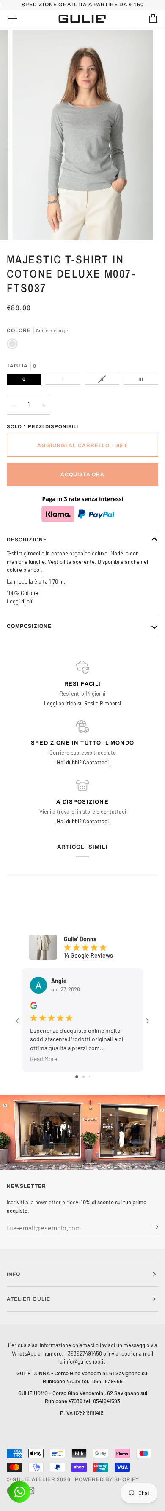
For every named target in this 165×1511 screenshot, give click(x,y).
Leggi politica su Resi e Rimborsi (82, 703)
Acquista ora (82, 474)
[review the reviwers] (33, 1005)
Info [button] (13, 1274)
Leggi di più (20, 601)
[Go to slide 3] (89, 1076)
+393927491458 (83, 1353)
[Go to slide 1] (76, 1076)
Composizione (29, 626)
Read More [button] (43, 1058)
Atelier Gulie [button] (28, 1299)
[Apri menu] (19, 19)
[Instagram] (31, 1491)
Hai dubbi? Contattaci (83, 762)
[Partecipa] (151, 1226)
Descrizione (27, 540)
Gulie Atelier (33, 1479)
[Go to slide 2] (83, 1077)
